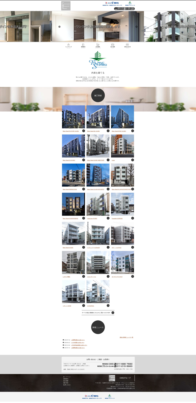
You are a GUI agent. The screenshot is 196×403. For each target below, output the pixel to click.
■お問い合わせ (66, 384)
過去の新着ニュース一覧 (126, 337)
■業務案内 (65, 378)
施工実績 (112, 45)
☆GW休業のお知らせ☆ (77, 342)
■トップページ (66, 376)
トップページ (68, 45)
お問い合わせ (127, 45)
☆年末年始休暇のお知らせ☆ (79, 345)
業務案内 (83, 45)
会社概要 (98, 45)
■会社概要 (65, 380)
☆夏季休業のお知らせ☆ (78, 340)
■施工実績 (65, 382)
